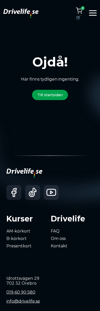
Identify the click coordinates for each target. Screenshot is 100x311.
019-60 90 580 (20, 292)
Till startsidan (50, 95)
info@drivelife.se (23, 301)
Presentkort (19, 245)
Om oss (58, 238)
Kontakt (59, 245)
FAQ (55, 231)
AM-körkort (18, 231)
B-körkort (16, 238)
